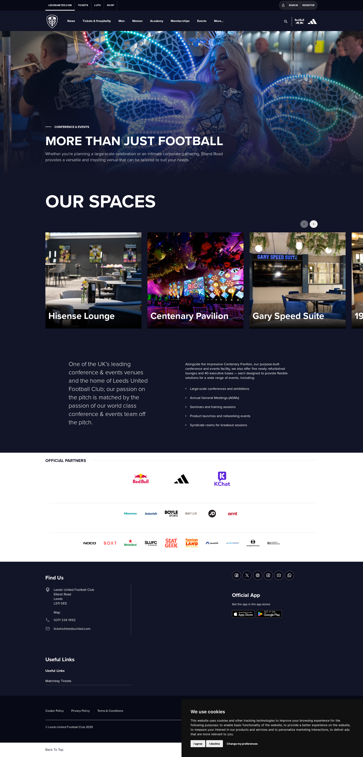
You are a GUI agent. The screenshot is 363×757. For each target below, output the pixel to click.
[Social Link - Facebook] (236, 575)
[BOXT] (110, 543)
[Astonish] (151, 513)
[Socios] (151, 543)
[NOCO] (89, 543)
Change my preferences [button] (242, 743)
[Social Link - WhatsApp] (289, 575)
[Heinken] (130, 543)
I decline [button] (214, 743)
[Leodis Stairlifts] (232, 543)
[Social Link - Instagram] (257, 575)
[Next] (314, 224)
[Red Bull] (140, 479)
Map (57, 612)
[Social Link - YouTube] (278, 575)
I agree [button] (198, 743)
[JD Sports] (212, 513)
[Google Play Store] (269, 614)
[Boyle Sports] (171, 513)
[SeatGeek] (171, 543)
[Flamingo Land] (192, 543)
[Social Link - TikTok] (268, 575)
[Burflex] (192, 513)
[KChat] (222, 479)
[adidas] (181, 479)
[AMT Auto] (232, 513)
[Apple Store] (243, 614)
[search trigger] (285, 21)
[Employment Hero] (253, 543)
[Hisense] (130, 513)
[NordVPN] (212, 543)
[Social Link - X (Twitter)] (247, 575)
